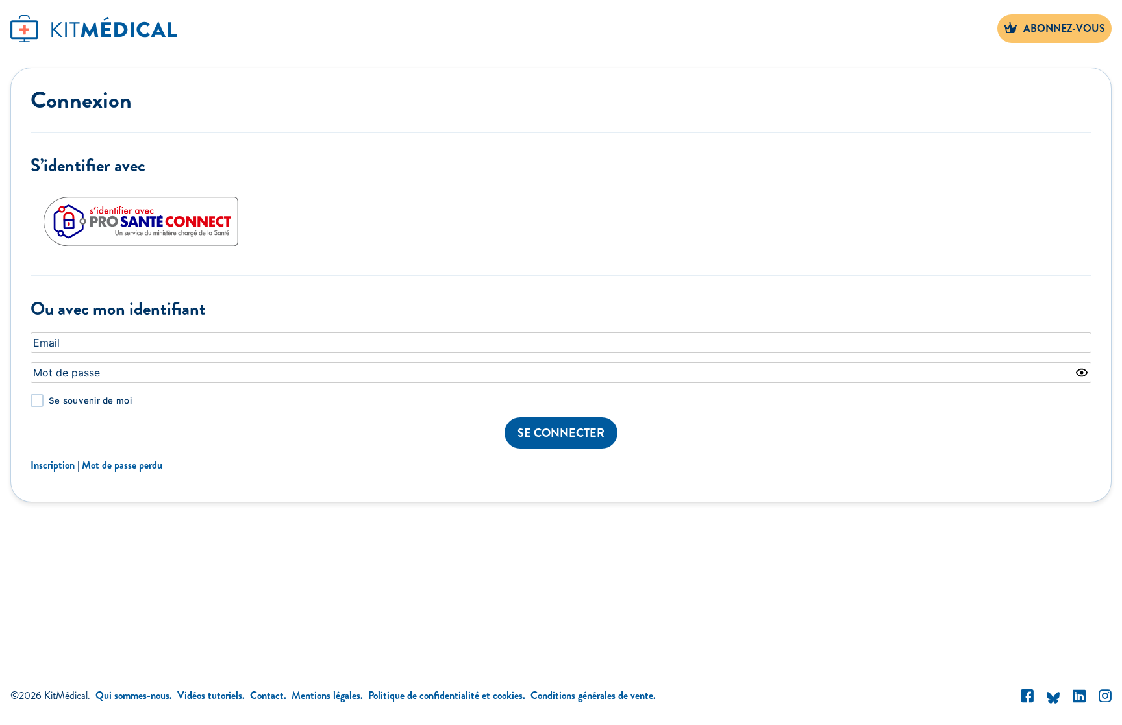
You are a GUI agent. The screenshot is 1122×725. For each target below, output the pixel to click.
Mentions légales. (327, 695)
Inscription (53, 465)
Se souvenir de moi (90, 400)
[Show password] (1082, 372)
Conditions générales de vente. (593, 695)
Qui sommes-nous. (133, 695)
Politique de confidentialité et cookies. (446, 695)
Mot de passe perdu (122, 465)
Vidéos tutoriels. (211, 695)
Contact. (268, 695)
